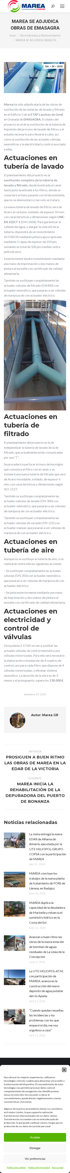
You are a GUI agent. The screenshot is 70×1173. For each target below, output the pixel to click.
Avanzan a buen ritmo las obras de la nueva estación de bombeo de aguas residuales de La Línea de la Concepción (47, 946)
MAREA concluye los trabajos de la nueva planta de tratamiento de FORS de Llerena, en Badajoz (47, 880)
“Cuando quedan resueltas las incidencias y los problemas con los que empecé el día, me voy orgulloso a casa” (46, 1020)
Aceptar (35, 1137)
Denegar (35, 1148)
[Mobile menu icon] (62, 6)
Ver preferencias (35, 1158)
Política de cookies (16, 1167)
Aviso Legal (57, 1167)
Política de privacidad (39, 1167)
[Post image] (14, 840)
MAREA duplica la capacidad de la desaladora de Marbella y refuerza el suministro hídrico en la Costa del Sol (47, 912)
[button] (64, 1070)
